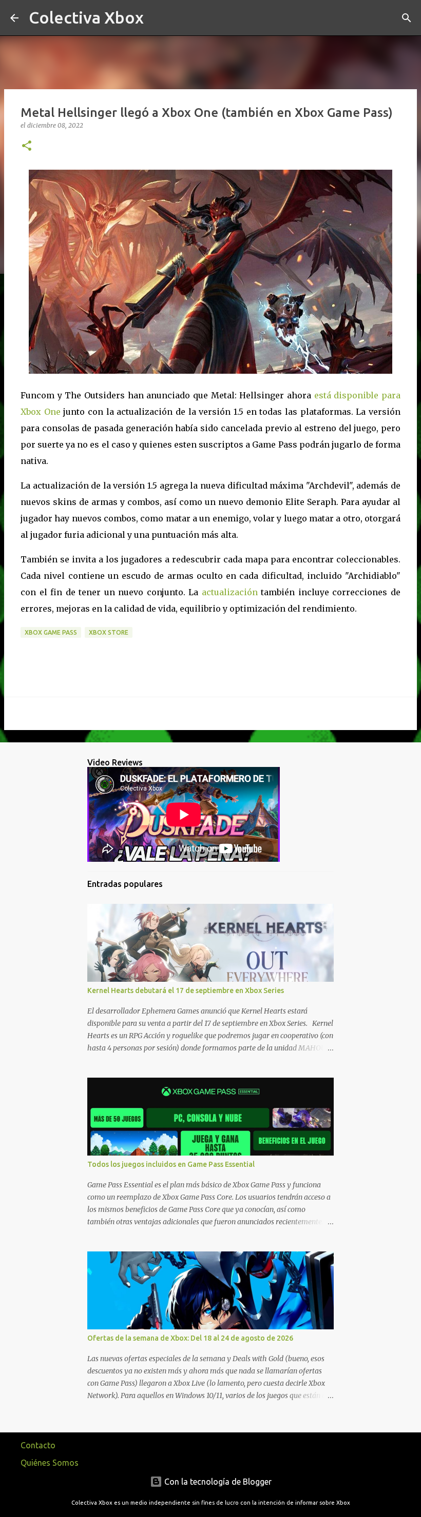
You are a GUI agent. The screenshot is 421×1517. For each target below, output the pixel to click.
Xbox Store (108, 632)
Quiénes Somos (50, 1462)
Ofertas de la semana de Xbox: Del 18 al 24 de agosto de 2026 (190, 1338)
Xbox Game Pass (51, 632)
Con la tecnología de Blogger (217, 1481)
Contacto (38, 1445)
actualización (230, 592)
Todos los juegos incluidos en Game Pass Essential (171, 1164)
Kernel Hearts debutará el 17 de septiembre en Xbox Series (185, 990)
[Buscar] (158, 18)
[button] (27, 146)
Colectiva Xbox (86, 17)
